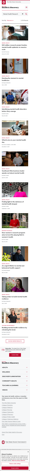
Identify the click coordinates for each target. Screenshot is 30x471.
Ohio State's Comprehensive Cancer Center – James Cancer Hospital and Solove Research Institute (14, 425)
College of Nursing (7, 409)
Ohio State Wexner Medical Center (11, 421)
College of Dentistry (7, 405)
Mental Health (5, 43)
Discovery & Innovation (11, 376)
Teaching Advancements (8, 325)
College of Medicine (7, 407)
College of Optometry (7, 412)
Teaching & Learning (10, 385)
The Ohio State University (9, 403)
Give (3, 434)
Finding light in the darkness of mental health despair (13, 203)
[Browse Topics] (26, 7)
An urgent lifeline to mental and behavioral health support (13, 267)
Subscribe (15, 355)
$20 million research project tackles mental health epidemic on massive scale (14, 47)
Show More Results (15, 341)
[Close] (28, 451)
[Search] (26, 14)
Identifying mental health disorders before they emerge (14, 110)
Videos (4, 390)
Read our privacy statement (18, 460)
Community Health (9, 381)
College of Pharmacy (7, 414)
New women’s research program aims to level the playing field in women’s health (13, 235)
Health (5, 367)
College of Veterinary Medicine (10, 419)
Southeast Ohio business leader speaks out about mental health (13, 172)
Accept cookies (15, 468)
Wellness (6, 372)
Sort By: (4, 20)
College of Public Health (8, 416)
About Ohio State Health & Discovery (12, 432)
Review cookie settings (15, 463)
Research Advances (7, 230)
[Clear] (22, 14)
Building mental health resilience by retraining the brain (14, 329)
